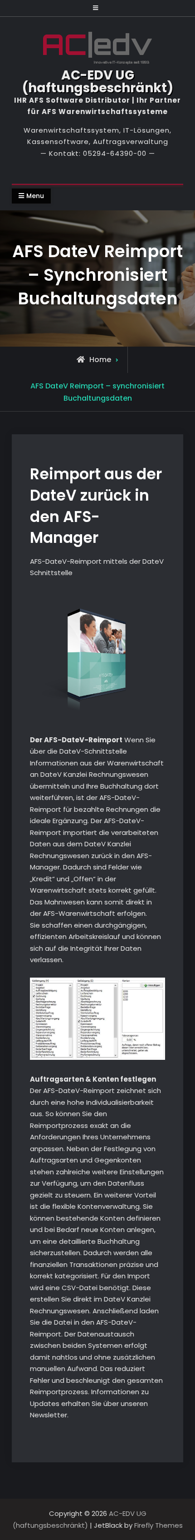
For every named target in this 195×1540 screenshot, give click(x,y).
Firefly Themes (158, 1525)
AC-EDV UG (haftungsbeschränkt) (97, 81)
